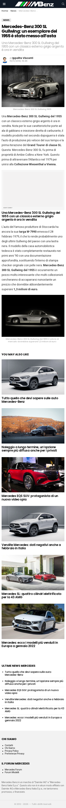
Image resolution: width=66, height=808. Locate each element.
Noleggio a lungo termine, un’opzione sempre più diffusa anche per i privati (29, 449)
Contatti (9, 745)
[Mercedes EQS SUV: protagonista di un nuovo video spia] (33, 474)
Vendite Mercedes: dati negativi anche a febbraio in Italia (31, 546)
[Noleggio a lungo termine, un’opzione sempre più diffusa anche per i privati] (33, 426)
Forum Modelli (12, 772)
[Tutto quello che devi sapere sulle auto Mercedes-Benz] (33, 377)
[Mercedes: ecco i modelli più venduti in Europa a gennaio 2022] (33, 621)
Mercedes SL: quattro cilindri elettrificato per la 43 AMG (31, 595)
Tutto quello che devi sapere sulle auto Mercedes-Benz (30, 400)
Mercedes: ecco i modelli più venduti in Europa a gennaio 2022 (30, 644)
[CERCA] (63, 4)
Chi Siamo (10, 748)
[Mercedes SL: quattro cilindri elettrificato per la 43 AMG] (33, 572)
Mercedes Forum (13, 769)
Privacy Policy (12, 751)
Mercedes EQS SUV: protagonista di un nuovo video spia (30, 497)
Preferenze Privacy (14, 753)
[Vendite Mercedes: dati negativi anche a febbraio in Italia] (33, 523)
